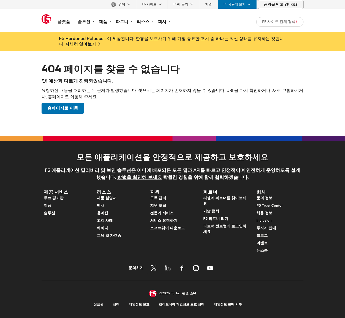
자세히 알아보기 (80, 44)
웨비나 (102, 228)
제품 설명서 (107, 198)
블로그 (262, 235)
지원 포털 (158, 205)
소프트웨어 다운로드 (167, 228)
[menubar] (172, 4)
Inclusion (264, 220)
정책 (116, 304)
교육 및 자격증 (109, 235)
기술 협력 (211, 211)
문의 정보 (264, 198)
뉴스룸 (262, 250)
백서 (100, 205)
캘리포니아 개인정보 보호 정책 (181, 304)
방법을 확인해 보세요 (139, 177)
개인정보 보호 (139, 304)
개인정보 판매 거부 (228, 304)
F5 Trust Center (270, 205)
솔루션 (49, 213)
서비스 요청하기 (163, 220)
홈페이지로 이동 (62, 108)
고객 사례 (105, 220)
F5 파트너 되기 (215, 218)
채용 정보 (264, 213)
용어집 (102, 213)
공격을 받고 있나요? (280, 4)
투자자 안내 (266, 228)
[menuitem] (120, 4)
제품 (47, 205)
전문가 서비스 (162, 213)
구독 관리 (158, 198)
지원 (208, 4)
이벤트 (262, 243)
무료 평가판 (54, 198)
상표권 (99, 304)
